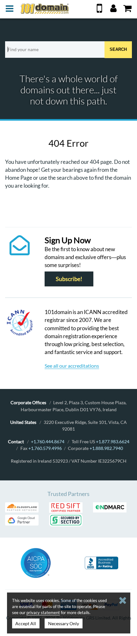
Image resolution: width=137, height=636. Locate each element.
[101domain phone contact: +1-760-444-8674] (99, 11)
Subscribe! (69, 279)
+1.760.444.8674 (47, 441)
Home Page (18, 177)
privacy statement (43, 612)
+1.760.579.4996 (45, 448)
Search (118, 49)
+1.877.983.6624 (112, 441)
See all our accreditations (72, 366)
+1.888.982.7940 (106, 448)
